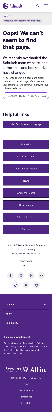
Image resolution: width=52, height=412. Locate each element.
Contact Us (26, 265)
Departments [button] (26, 205)
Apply (9, 313)
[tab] (26, 305)
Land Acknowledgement (17, 337)
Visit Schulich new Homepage (26, 124)
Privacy (26, 384)
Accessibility (26, 403)
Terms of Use (26, 397)
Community (12, 322)
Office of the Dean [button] (26, 217)
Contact (10, 304)
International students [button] (26, 168)
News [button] (26, 180)
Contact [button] (26, 229)
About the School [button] (26, 192)
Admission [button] (26, 144)
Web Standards (26, 390)
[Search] (38, 6)
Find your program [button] (26, 156)
